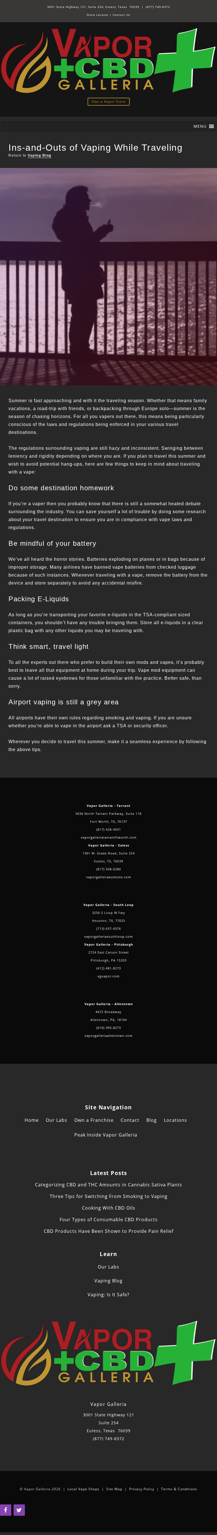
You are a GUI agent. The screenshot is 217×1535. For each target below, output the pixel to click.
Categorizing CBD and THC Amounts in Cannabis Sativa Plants (108, 1185)
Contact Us (121, 15)
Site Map (114, 1489)
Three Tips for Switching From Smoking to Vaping (109, 1196)
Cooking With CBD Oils (108, 1208)
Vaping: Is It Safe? (108, 1294)
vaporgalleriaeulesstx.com (108, 877)
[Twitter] (19, 1510)
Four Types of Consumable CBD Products (109, 1219)
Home (32, 1120)
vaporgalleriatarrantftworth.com (108, 837)
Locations (175, 1120)
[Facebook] (5, 1510)
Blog (151, 1120)
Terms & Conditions (179, 1489)
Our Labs (56, 1120)
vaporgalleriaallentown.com (108, 1035)
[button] (200, 126)
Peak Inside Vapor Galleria (105, 1135)
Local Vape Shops (83, 1489)
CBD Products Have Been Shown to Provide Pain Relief (108, 1231)
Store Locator (97, 15)
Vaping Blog (39, 155)
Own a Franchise (94, 1120)
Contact (130, 1120)
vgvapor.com (108, 976)
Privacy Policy (141, 1489)
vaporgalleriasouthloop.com (108, 936)
